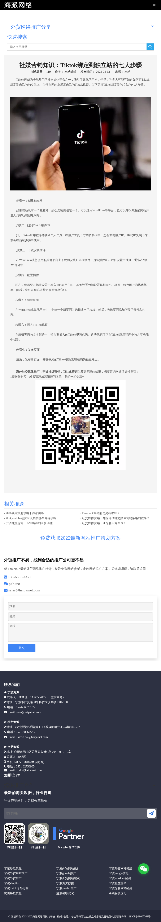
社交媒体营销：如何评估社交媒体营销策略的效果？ (116, 518)
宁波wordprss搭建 (120, 878)
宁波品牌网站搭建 (120, 888)
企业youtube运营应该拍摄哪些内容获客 (31, 518)
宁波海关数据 (65, 883)
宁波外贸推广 (13, 878)
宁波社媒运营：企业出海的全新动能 (29, 523)
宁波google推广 (66, 873)
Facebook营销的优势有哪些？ (101, 513)
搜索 (150, 46)
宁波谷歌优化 (13, 868)
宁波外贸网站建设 (68, 878)
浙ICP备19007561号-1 (140, 916)
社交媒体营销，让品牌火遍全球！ (104, 523)
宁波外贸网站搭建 (120, 868)
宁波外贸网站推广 (15, 873)
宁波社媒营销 (51, 371)
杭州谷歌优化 (13, 893)
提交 (22, 647)
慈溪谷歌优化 (65, 893)
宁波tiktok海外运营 (16, 888)
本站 (127, 71)
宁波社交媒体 (117, 883)
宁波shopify (11, 883)
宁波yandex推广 (66, 888)
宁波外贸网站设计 (68, 868)
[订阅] (151, 813)
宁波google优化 (119, 873)
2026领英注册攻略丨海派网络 (25, 513)
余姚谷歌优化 (117, 893)
